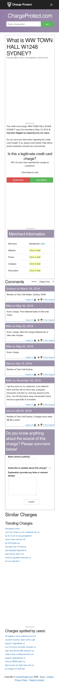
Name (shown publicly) (19, 456)
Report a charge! (36, 679)
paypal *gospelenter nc (15, 657)
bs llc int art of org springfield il (18, 535)
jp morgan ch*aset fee (15, 668)
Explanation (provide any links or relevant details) (28, 474)
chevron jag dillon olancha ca (18, 557)
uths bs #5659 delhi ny (15, 661)
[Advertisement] (29, 91)
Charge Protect (21, 4)
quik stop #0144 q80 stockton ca (19, 650)
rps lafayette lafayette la (15, 550)
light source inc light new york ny (19, 665)
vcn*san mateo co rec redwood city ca (22, 532)
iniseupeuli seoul (12, 528)
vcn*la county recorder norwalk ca (20, 646)
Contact (50, 676)
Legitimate (41, 180)
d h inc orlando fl (12, 561)
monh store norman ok (15, 539)
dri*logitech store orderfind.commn (20, 636)
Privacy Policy (21, 679)
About (42, 676)
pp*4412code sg (12, 542)
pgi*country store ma (14, 553)
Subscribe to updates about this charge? (27, 467)
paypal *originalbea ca (15, 643)
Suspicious (18, 180)
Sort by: (34, 281)
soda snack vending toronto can (19, 654)
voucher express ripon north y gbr (20, 639)
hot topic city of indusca (15, 546)
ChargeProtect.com (24, 676)
